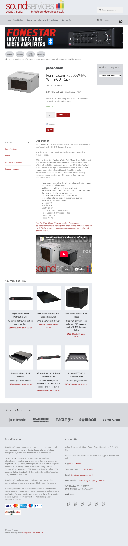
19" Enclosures (30, 59)
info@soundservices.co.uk (82, 475)
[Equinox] (64, 420)
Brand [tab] (7, 155)
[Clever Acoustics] (17, 420)
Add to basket (63, 115)
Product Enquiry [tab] (12, 168)
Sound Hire (31, 20)
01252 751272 (75, 463)
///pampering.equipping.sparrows (91, 480)
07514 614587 (87, 469)
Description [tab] (10, 142)
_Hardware (18, 59)
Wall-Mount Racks (43, 59)
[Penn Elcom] (54, 68)
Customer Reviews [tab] (13, 162)
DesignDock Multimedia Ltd (32, 532)
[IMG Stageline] (111, 420)
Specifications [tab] (11, 149)
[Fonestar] (87, 420)
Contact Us (66, 20)
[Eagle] (40, 420)
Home (8, 20)
